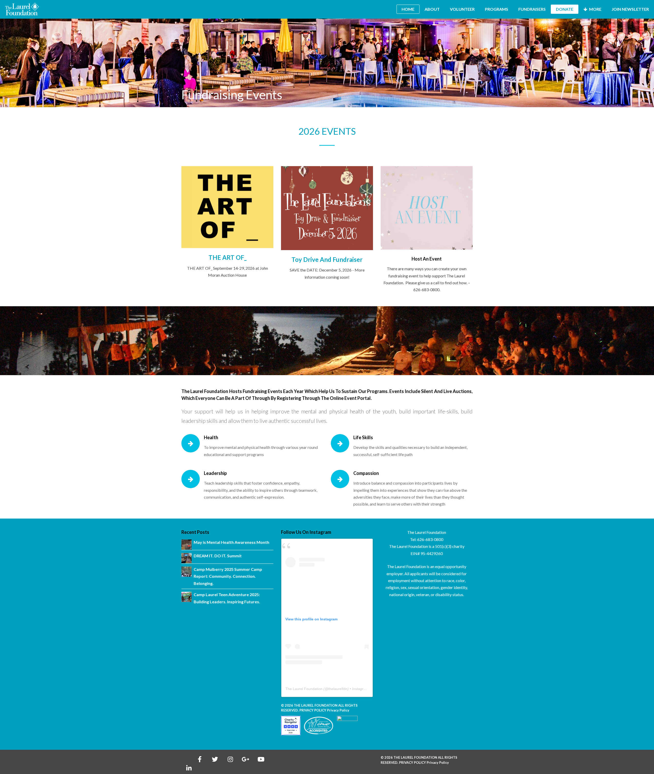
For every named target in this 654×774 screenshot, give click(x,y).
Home (408, 9)
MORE (594, 9)
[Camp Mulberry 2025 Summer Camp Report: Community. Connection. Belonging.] (186, 572)
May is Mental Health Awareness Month (231, 542)
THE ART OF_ (227, 257)
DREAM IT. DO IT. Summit (218, 555)
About (432, 9)
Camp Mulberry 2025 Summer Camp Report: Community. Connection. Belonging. (228, 576)
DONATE (564, 9)
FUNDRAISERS (532, 9)
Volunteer (462, 9)
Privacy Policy (338, 710)
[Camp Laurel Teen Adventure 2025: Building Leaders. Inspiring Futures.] (186, 597)
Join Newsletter (630, 9)
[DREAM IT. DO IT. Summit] (186, 558)
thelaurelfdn (337, 689)
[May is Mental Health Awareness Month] (186, 544)
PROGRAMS (496, 9)
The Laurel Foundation (303, 689)
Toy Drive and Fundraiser (327, 259)
